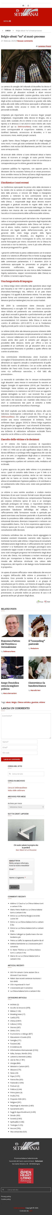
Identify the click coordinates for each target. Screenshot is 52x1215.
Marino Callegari (16, 934)
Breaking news (16, 1014)
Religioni (13, 1102)
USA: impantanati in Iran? (20, 984)
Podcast (13, 1086)
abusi (8, 702)
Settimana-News (9, 651)
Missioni (13, 1070)
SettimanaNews (24, 126)
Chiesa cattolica (24, 702)
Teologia (13, 1125)
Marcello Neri (35, 690)
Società (13, 1118)
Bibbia (12, 1011)
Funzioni (13, 1043)
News (12, 1073)
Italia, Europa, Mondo (18, 1053)
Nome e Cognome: (17, 877)
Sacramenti (14, 1109)
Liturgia (13, 1063)
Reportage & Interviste (19, 1105)
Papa (12, 1076)
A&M (30, 1211)
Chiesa (8, 30)
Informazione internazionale (21, 1050)
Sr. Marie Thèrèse (17, 950)
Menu (6, 21)
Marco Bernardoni (10, 693)
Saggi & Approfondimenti (20, 1112)
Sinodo (13, 1115)
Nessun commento (25, 41)
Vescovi (13, 1128)
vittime (42, 702)
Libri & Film (14, 1060)
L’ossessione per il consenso (21, 988)
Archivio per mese (15, 803)
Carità (12, 1017)
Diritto (12, 1030)
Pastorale (14, 1083)
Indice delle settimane (16, 790)
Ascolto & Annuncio (18, 1008)
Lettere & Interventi (18, 1057)
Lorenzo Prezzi (44, 46)
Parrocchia (14, 1079)
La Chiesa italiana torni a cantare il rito (25, 991)
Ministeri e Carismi (17, 1066)
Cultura (13, 1024)
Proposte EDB (16, 1099)
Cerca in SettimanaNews (17, 787)
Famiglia (13, 1040)
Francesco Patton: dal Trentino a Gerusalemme (10, 644)
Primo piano (15, 1092)
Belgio (14, 702)
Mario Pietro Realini (18, 909)
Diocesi (13, 1027)
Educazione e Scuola (18, 1037)
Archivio (13, 1004)
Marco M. (14, 956)
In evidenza (14, 1047)
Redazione (35, 648)
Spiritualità (14, 1122)
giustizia (34, 702)
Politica (13, 1089)
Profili (12, 1096)
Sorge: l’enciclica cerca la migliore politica (10, 685)
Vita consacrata (16, 1131)
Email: (12, 869)
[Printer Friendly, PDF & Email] (43, 603)
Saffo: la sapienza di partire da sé (31, 940)
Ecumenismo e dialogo (19, 1034)
